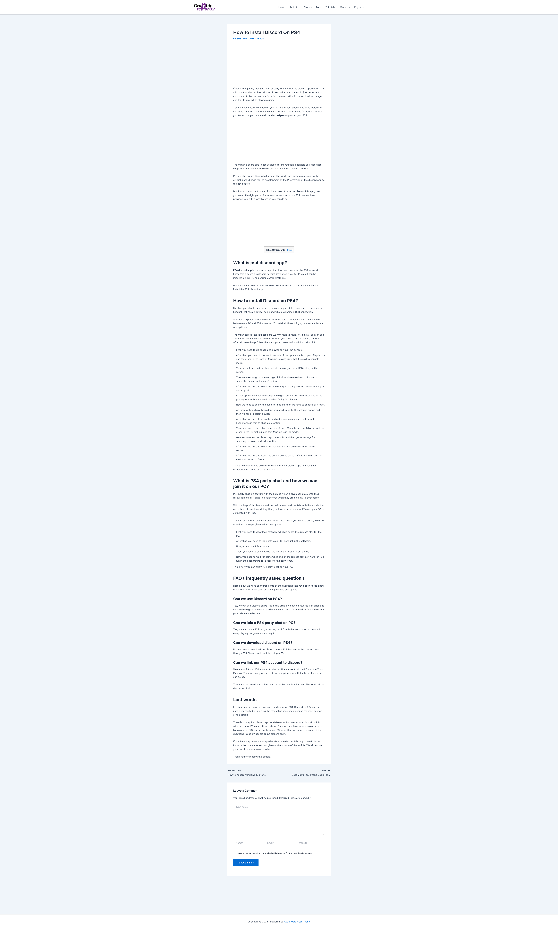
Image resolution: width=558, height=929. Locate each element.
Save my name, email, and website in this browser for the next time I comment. (275, 853)
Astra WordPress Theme (297, 921)
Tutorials (330, 7)
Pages (357, 7)
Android (294, 7)
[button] (362, 7)
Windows (345, 7)
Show (289, 250)
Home (281, 7)
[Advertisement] (279, 65)
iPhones (307, 7)
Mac (318, 7)
